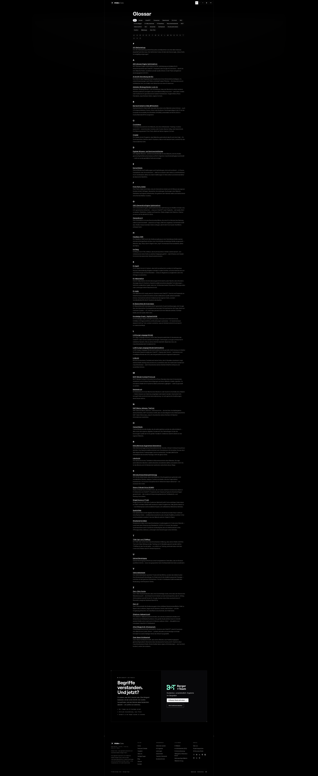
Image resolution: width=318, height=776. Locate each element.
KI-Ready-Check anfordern (178, 700)
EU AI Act (174, 20)
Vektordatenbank (139, 573)
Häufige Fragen (142, 756)
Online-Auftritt (138, 26)
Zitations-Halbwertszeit (141, 614)
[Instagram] (194, 755)
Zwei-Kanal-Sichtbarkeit (141, 637)
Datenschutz (200, 772)
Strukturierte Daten (173, 26)
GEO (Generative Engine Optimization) (146, 205)
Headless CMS (138, 237)
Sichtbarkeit (161, 26)
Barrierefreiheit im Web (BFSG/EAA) (145, 106)
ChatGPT (147, 20)
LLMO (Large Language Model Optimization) (148, 348)
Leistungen (159, 751)
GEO (181, 20)
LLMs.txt (136, 358)
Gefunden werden (161, 746)
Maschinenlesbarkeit (172, 23)
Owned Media (138, 427)
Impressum (193, 772)
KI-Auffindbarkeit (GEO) (181, 748)
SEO (146, 26)
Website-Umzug (179, 761)
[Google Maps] (202, 755)
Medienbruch (137, 389)
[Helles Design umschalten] (206, 2)
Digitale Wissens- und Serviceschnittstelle (148, 151)
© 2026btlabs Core (116, 772)
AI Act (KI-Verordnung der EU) (143, 77)
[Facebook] (196, 755)
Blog (139, 759)
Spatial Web (137, 510)
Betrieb (140, 20)
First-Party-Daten (139, 187)
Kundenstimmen (160, 759)
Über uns (140, 753)
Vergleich (140, 751)
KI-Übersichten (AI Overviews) (143, 304)
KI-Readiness (160, 23)
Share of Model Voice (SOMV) (143, 487)
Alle (135, 20)
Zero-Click (152, 30)
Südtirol (136, 30)
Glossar (140, 761)
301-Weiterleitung (139, 47)
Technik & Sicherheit (161, 756)
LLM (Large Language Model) (143, 335)
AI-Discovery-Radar (198, 751)
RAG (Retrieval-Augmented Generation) (147, 446)
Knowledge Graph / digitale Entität (145, 316)
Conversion (156, 20)
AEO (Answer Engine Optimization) (145, 64)
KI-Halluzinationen (149, 23)
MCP (182, 23)
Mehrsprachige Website (181, 758)
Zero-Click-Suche (139, 591)
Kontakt (140, 764)
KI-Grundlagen (138, 23)
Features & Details (142, 748)
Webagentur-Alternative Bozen (181, 754)
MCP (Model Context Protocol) (144, 377)
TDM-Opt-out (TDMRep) (141, 539)
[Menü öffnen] (210, 2)
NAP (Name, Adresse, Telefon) (143, 408)
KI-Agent (136, 266)
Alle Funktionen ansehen (175, 705)
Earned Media (137, 168)
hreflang (136, 249)
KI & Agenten (159, 748)
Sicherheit (152, 26)
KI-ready (136, 291)
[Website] (194, 758)
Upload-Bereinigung (140, 558)
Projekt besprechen (198, 748)
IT (199, 2)
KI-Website (177, 746)
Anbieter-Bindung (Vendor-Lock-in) (145, 87)
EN (202, 2)
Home (139, 746)
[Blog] (205, 755)
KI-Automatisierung (180, 751)
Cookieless (137, 124)
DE (196, 2)
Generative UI (138, 218)
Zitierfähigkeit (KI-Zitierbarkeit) (144, 627)
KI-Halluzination (138, 278)
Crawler (135, 135)
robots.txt (136, 458)
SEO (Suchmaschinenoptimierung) (145, 475)
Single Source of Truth (141, 500)
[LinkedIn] (199, 755)
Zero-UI (135, 604)
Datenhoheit (165, 20)
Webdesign (144, 30)
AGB (206, 772)
